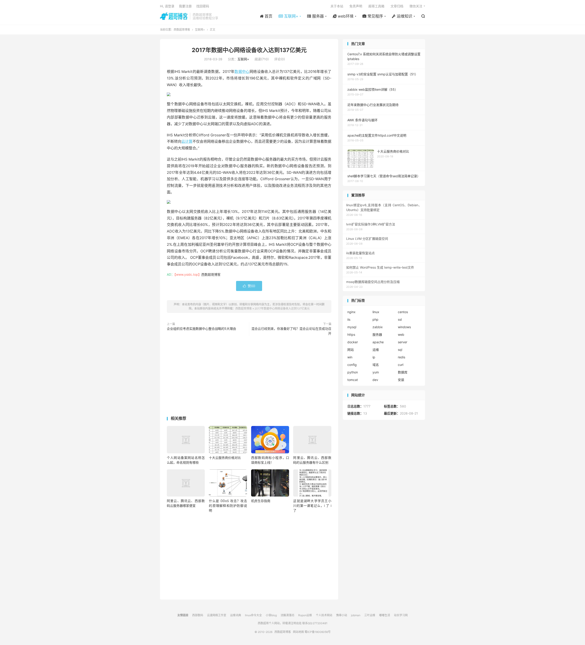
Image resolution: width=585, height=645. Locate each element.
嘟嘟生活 (384, 615)
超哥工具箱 (376, 6)
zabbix (377, 327)
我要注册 (185, 6)
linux (375, 312)
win (349, 357)
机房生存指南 (260, 501)
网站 (350, 350)
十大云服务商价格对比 (225, 458)
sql (400, 350)
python (352, 372)
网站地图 (298, 632)
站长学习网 (401, 615)
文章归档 (397, 6)
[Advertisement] (249, 377)
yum (375, 372)
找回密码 (202, 6)
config (352, 365)
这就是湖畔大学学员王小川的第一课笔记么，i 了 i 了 (312, 505)
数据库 (402, 372)
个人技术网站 (324, 615)
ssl (400, 319)
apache (378, 342)
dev (375, 380)
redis (401, 357)
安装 (401, 380)
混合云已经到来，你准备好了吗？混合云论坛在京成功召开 (291, 331)
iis (348, 319)
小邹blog (271, 615)
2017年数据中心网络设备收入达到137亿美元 (249, 50)
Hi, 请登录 (167, 6)
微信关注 (416, 6)
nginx (351, 312)
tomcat (352, 380)
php (375, 319)
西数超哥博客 (174, 16)
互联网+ (200, 29)
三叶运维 (369, 615)
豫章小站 (341, 615)
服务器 (377, 334)
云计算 (186, 141)
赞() (249, 286)
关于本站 (336, 6)
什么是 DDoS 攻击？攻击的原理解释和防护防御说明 (228, 505)
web (401, 334)
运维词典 (235, 615)
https (351, 334)
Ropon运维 (305, 615)
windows (404, 327)
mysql (351, 327)
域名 (375, 365)
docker (352, 342)
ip (373, 357)
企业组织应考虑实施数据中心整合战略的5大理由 (201, 328)
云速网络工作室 (216, 615)
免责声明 (355, 6)
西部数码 (197, 615)
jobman (355, 615)
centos (403, 312)
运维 (375, 350)
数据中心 (242, 71)
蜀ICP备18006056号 (318, 632)
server (402, 342)
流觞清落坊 (287, 615)
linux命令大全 (253, 615)
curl (400, 365)
